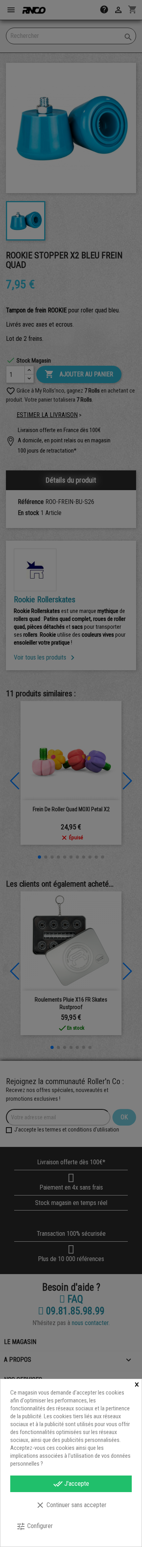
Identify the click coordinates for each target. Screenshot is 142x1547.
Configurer (34, 1526)
